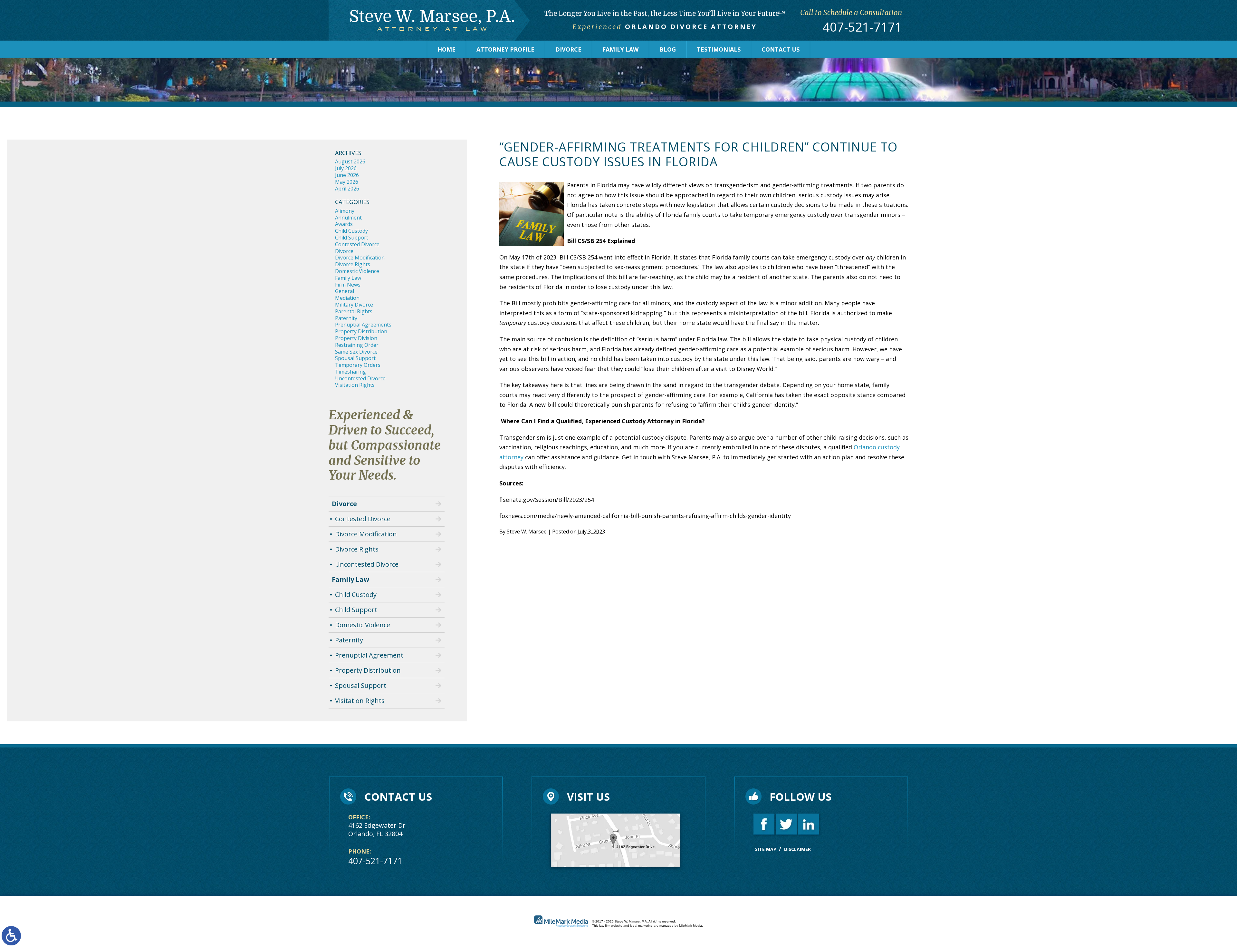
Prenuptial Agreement (369, 655)
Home (446, 49)
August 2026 (350, 161)
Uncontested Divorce (360, 378)
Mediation (347, 297)
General (344, 291)
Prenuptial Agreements (363, 324)
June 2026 (347, 175)
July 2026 (346, 168)
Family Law (620, 49)
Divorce (568, 49)
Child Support (351, 237)
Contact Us (781, 49)
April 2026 (347, 188)
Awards (344, 224)
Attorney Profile (505, 49)
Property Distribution (361, 331)
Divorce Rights (352, 264)
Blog (667, 49)
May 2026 (346, 181)
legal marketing (641, 925)
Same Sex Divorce (356, 351)
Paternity (346, 318)
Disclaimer (797, 849)
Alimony (344, 210)
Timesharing (350, 371)
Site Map (765, 849)
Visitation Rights (355, 384)
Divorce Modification (360, 257)
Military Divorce (354, 304)
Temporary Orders (357, 364)
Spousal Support (355, 358)
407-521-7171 (862, 27)
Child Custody (351, 230)
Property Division (356, 338)
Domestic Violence (357, 271)
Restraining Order (357, 344)
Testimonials (719, 49)
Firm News (347, 284)
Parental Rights (353, 311)
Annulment (348, 217)
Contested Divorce (357, 244)
